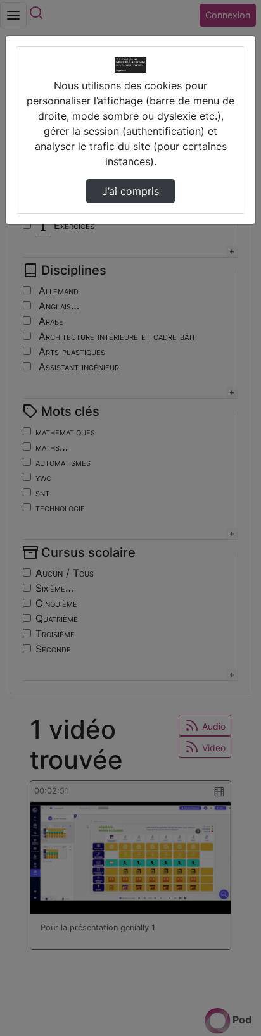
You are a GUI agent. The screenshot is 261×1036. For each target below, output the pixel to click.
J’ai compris (130, 191)
